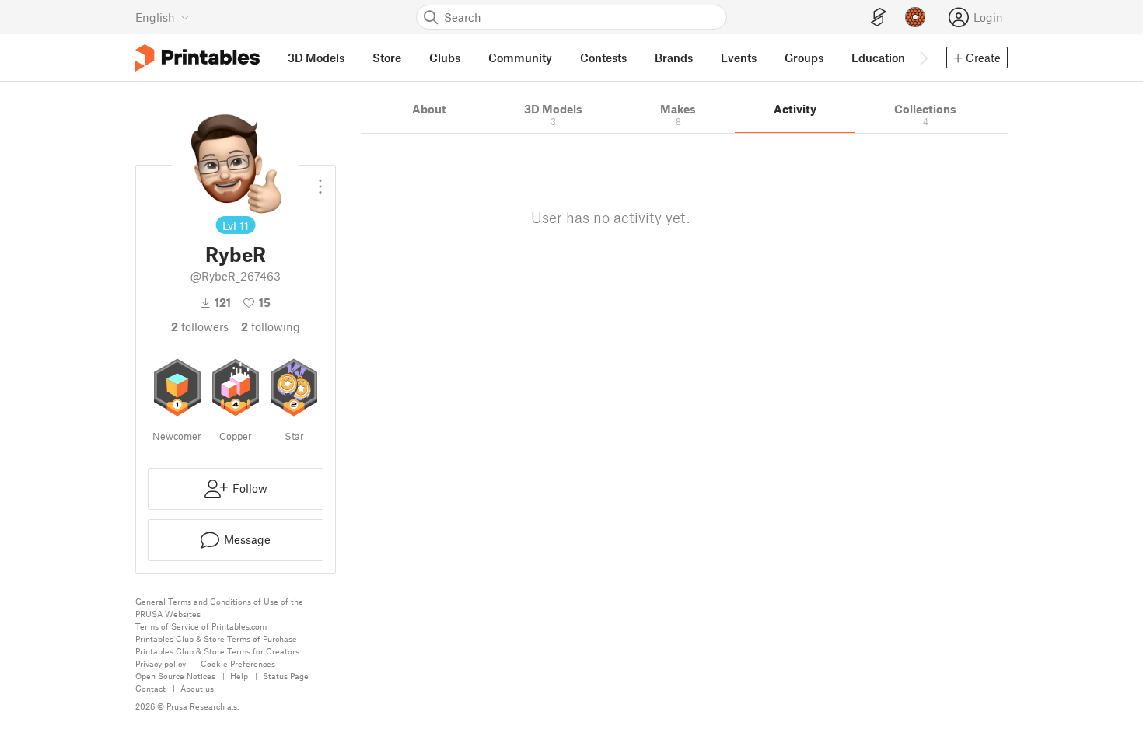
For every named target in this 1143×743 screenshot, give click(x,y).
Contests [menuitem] (603, 58)
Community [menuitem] (520, 58)
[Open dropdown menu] (320, 180)
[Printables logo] (197, 58)
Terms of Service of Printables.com (201, 626)
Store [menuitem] (386, 58)
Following (270, 326)
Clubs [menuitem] (444, 58)
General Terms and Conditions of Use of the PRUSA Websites (219, 607)
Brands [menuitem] (674, 58)
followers (200, 326)
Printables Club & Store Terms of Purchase (216, 638)
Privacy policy (160, 663)
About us (197, 688)
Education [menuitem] (878, 58)
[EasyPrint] (878, 17)
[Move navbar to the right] (923, 57)
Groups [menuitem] (804, 58)
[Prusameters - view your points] (915, 17)
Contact (150, 688)
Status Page (286, 676)
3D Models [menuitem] (316, 58)
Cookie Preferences (238, 663)
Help (239, 676)
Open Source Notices (175, 676)
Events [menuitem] (739, 58)
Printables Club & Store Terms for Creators (217, 651)
